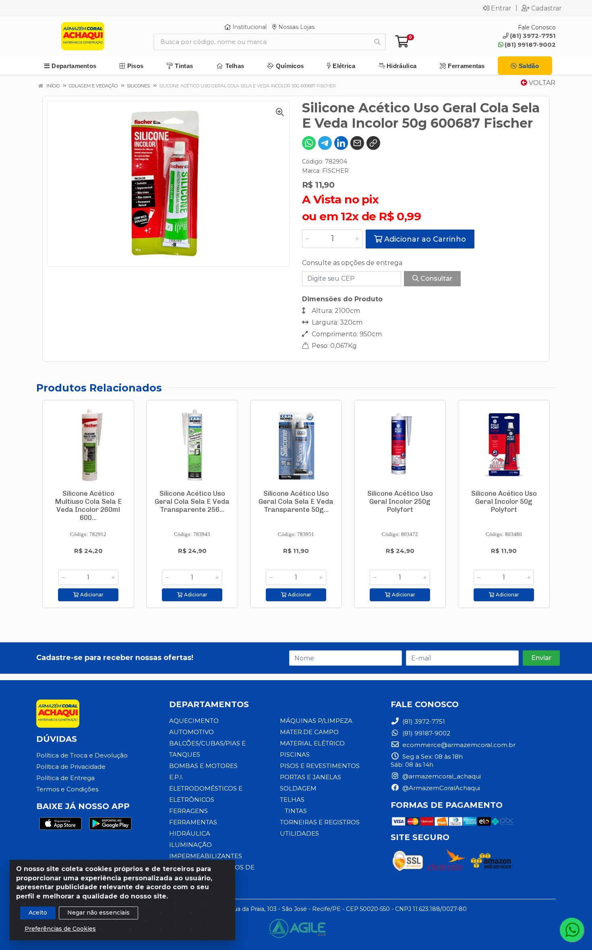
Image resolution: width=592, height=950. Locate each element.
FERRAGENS (188, 811)
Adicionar (91, 595)
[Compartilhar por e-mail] (357, 143)
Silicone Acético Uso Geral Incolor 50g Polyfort (504, 501)
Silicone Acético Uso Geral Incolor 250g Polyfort (400, 501)
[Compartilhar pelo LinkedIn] (341, 143)
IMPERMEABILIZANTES (205, 856)
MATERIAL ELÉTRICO (312, 743)
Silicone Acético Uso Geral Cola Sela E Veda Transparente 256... (192, 501)
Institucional (249, 27)
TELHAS (292, 799)
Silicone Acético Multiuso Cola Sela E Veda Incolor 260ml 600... (88, 505)
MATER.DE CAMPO (309, 732)
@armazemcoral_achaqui (441, 776)
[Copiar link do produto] (373, 143)
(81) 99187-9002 (530, 44)
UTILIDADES (299, 833)
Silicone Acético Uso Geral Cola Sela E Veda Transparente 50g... (296, 501)
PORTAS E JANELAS (310, 777)
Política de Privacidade (71, 766)
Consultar (435, 278)
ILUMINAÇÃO (190, 845)
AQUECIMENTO (194, 720)
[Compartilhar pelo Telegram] (325, 143)
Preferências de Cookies (60, 928)
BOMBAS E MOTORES (203, 766)
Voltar (541, 83)
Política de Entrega (65, 778)
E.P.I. (176, 777)
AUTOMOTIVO (191, 732)
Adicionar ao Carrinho (424, 239)
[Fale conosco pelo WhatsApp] (572, 930)
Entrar (501, 8)
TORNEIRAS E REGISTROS (320, 822)
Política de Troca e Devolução (82, 755)
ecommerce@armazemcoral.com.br (458, 745)
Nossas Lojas (296, 27)
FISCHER (335, 170)
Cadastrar (546, 8)
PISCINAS (295, 754)
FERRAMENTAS (193, 822)
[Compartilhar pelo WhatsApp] (309, 143)
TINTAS (296, 811)
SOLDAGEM (298, 788)
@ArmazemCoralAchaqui (440, 788)
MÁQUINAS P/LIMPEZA (316, 720)
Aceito (38, 912)
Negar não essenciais (98, 912)
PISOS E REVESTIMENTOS (320, 766)
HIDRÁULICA (189, 833)
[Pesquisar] (377, 41)
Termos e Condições (67, 789)
